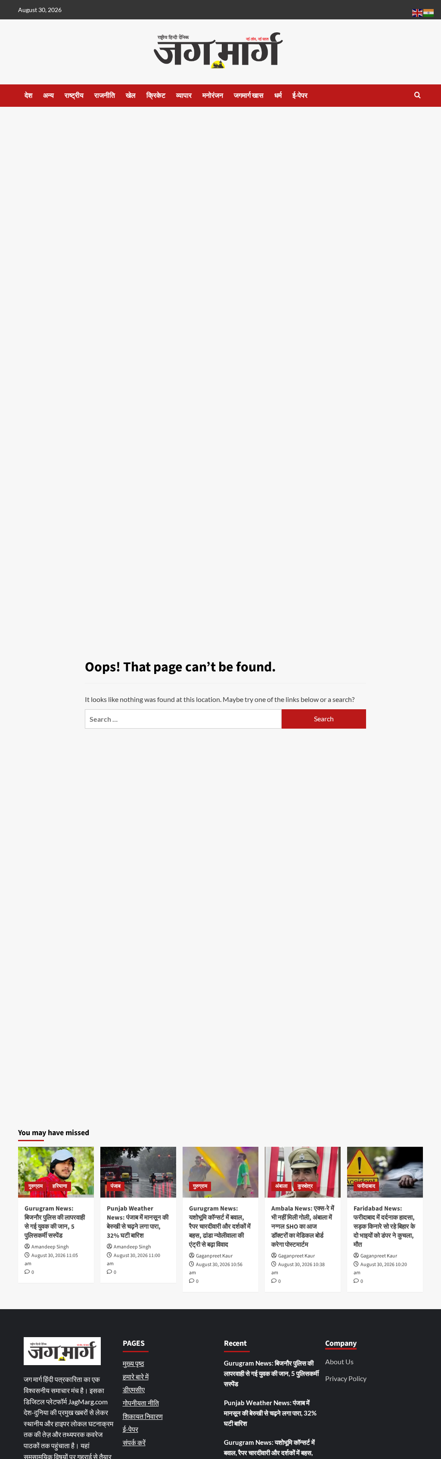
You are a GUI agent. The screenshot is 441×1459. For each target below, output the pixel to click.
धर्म (278, 95)
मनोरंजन (212, 95)
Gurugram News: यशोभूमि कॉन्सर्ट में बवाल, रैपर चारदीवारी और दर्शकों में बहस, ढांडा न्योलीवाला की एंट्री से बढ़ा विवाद (220, 1226)
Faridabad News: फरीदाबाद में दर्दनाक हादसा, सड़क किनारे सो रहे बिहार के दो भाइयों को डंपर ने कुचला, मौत (384, 1226)
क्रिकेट (155, 95)
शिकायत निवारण (143, 1416)
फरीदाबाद (366, 1186)
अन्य (48, 95)
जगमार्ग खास (249, 95)
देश (28, 95)
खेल (131, 95)
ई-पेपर (299, 95)
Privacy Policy (345, 1378)
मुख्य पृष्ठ (133, 1363)
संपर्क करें (134, 1442)
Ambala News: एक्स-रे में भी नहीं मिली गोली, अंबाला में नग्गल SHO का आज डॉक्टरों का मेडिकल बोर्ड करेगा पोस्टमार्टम (302, 1226)
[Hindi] (429, 12)
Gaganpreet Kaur (214, 1256)
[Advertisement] (220, 171)
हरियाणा (60, 1186)
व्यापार (184, 95)
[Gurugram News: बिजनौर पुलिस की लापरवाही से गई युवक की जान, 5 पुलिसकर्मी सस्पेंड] (56, 1172)
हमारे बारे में (136, 1376)
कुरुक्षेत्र (305, 1186)
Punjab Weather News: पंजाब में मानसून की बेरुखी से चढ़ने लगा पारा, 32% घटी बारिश (137, 1222)
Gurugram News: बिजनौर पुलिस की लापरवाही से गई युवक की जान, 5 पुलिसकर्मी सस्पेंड (55, 1222)
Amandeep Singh (50, 1247)
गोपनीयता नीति (141, 1403)
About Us (339, 1361)
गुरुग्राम (35, 1186)
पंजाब (116, 1186)
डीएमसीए (134, 1389)
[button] (417, 94)
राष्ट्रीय (74, 95)
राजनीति (104, 95)
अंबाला (281, 1186)
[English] (417, 12)
